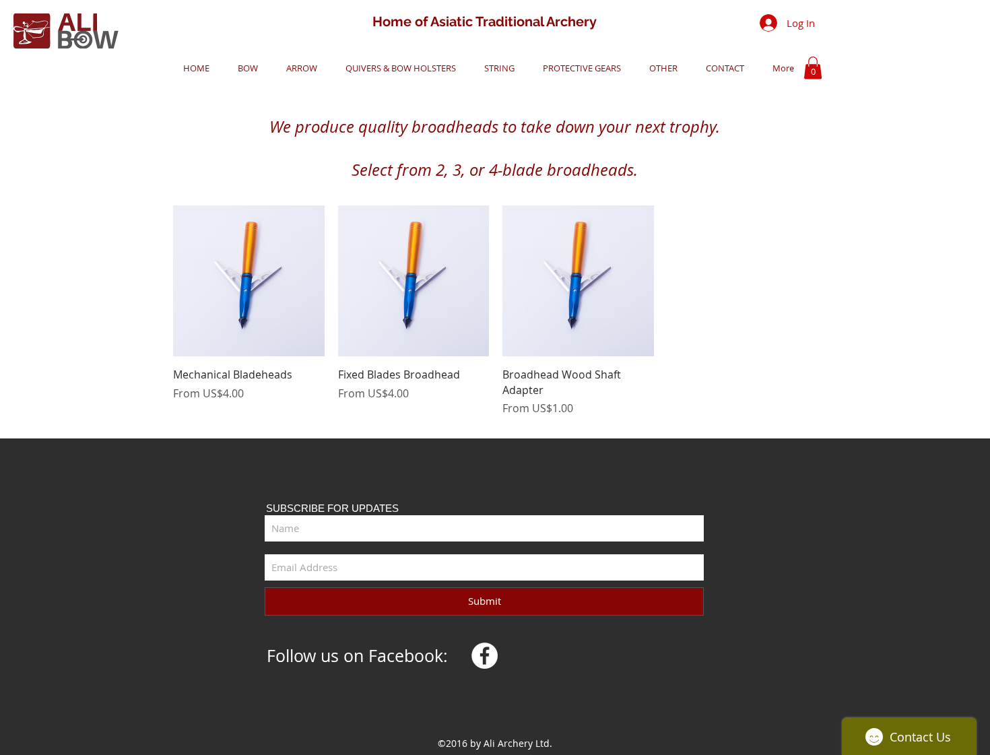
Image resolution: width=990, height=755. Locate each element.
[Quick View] (249, 281)
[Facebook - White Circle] (484, 656)
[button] (244, 68)
